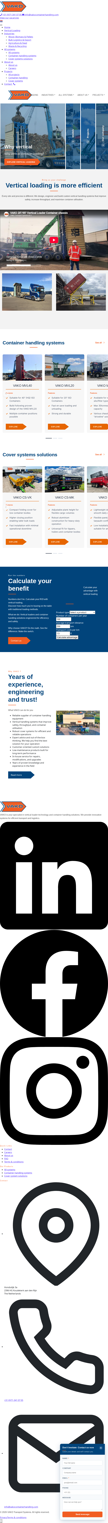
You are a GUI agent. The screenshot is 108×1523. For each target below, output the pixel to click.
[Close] (101, 1448)
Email (65, 1478)
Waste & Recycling (17, 46)
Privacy (3, 1517)
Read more (90, 163)
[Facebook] (54, 983)
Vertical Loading (12, 30)
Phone (65, 1488)
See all (98, 342)
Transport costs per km (67, 629)
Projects (8, 71)
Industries (9, 33)
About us (8, 62)
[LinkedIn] (54, 875)
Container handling (18, 77)
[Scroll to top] (1, 1521)
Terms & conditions (14, 1161)
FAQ (6, 1158)
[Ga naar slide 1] (49, 553)
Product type (62, 612)
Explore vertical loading (21, 162)
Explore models (76, 163)
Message (66, 1498)
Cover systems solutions (20, 58)
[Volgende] (102, 393)
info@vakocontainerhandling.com (21, 1506)
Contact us (16, 640)
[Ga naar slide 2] (55, 553)
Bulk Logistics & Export (19, 39)
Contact (8, 84)
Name (65, 1458)
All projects (13, 74)
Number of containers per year (71, 615)
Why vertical (32, 136)
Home (7, 27)
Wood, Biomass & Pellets (20, 36)
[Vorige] (6, 393)
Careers (12, 68)
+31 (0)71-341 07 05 (13, 1400)
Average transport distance (69, 622)
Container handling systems (22, 55)
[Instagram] (54, 1090)
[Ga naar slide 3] (60, 553)
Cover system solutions (15, 1176)
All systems (9, 49)
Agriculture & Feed (17, 43)
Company (66, 1468)
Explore (13, 427)
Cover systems (15, 80)
